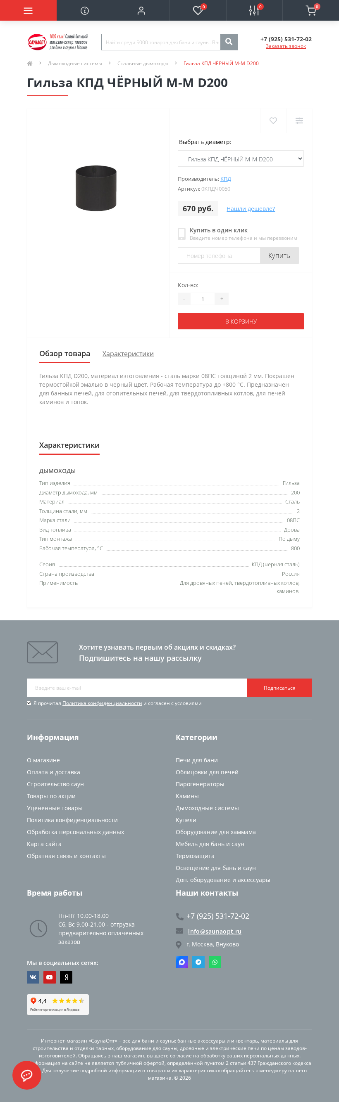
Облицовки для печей (207, 772)
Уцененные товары (55, 808)
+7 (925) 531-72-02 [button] (217, 916)
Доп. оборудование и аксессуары (223, 880)
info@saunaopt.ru (214, 931)
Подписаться (280, 687)
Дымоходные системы (75, 63)
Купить (279, 255)
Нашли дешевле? (251, 209)
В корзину (241, 321)
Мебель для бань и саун (210, 844)
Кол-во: (188, 285)
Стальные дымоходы (142, 63)
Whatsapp (215, 962)
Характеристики (128, 353)
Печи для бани (197, 760)
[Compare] (299, 121)
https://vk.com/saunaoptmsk (33, 977)
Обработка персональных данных (75, 832)
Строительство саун (55, 784)
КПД (225, 178)
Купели (186, 820)
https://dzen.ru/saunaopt (66, 977)
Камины (187, 796)
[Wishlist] (273, 121)
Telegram (198, 962)
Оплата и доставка (53, 772)
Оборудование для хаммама (216, 832)
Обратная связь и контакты (66, 856)
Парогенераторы (200, 784)
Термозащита (195, 856)
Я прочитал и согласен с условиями (117, 703)
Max (182, 962)
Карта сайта (44, 844)
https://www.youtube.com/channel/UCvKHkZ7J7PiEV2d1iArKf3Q (49, 977)
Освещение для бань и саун (216, 868)
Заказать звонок (286, 46)
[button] (141, 10)
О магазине (43, 760)
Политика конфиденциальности (102, 703)
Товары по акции (51, 796)
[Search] (228, 42)
